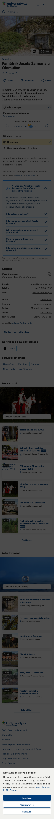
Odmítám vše (27, 804)
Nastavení (27, 811)
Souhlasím (27, 798)
